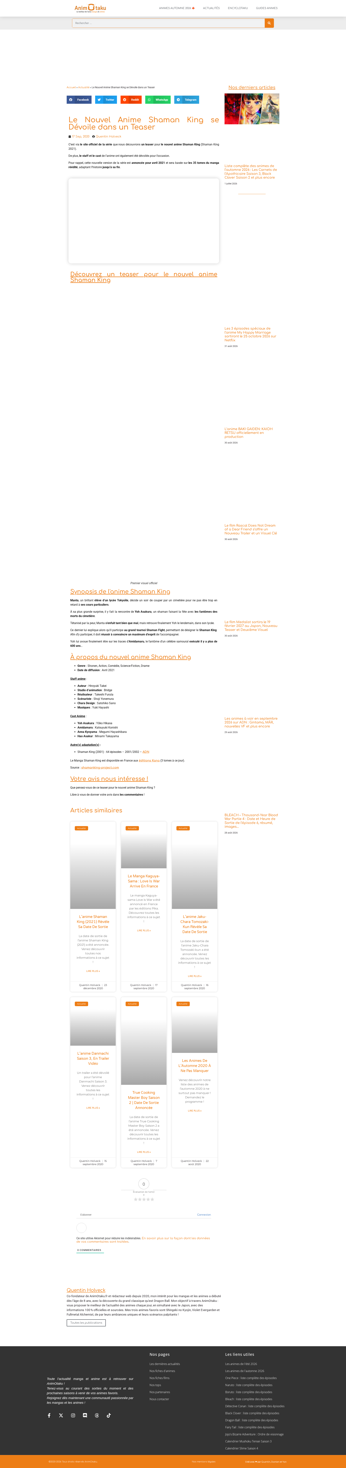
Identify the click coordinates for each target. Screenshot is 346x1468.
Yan (284, 1462)
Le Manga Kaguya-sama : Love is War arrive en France (144, 881)
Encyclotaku (238, 8)
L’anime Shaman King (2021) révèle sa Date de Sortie (93, 922)
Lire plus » (93, 971)
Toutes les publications (86, 1322)
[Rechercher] (269, 23)
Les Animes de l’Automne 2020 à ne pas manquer (194, 1066)
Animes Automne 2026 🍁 (177, 8)
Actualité (83, 87)
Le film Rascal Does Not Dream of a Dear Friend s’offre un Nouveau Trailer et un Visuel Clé (251, 529)
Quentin (265, 1462)
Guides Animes (267, 8)
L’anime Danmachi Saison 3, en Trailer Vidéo (93, 1058)
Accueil (71, 87)
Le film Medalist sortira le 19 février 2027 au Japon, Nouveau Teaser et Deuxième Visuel (251, 626)
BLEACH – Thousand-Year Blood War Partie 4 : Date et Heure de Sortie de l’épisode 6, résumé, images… (251, 821)
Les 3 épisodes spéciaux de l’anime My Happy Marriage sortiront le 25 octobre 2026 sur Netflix (250, 334)
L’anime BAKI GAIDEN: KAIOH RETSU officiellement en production (249, 433)
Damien (275, 1462)
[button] (79, 100)
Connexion (203, 1214)
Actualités (211, 8)
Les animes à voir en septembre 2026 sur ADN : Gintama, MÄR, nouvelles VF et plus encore (251, 722)
